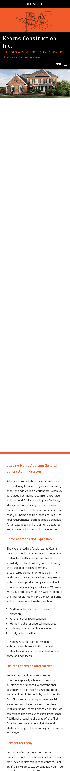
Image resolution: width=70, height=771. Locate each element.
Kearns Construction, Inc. (30, 42)
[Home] (35, 20)
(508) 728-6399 (35, 4)
